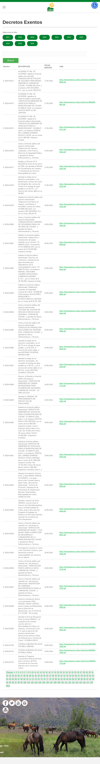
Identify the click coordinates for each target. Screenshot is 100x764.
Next (8, 686)
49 (56, 676)
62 (93, 676)
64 (10, 679)
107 (51, 682)
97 (16, 682)
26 (78, 672)
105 (43, 682)
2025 (20, 43)
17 (52, 672)
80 (56, 679)
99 (21, 682)
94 (7, 682)
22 (67, 672)
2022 (69, 37)
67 (19, 679)
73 (36, 679)
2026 (32, 43)
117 (88, 682)
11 (35, 672)
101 (28, 682)
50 (59, 676)
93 (93, 679)
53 (67, 676)
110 (62, 682)
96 (13, 682)
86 (73, 679)
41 (33, 676)
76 (44, 679)
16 (49, 672)
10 (32, 672)
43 (39, 676)
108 (55, 682)
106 (47, 682)
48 (53, 676)
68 (21, 679)
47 (50, 676)
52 (64, 676)
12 (38, 672)
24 (72, 672)
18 (55, 672)
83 (64, 679)
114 (77, 682)
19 (58, 672)
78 (50, 679)
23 (69, 672)
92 (90, 679)
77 (47, 679)
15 (47, 672)
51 (62, 676)
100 (24, 682)
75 (41, 679)
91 (87, 679)
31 (92, 672)
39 (27, 676)
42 (36, 676)
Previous (9, 672)
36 (19, 676)
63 (7, 679)
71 (30, 679)
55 (73, 676)
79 (53, 679)
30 (89, 672)
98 (19, 682)
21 (64, 672)
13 (41, 672)
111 (66, 682)
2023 (81, 37)
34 (13, 676)
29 (87, 672)
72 (33, 679)
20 (61, 672)
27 (81, 672)
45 (44, 676)
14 (44, 672)
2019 (32, 37)
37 (21, 676)
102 (32, 682)
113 (73, 682)
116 (84, 682)
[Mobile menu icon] (4, 7)
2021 (57, 37)
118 (91, 682)
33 (10, 676)
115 (80, 682)
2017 (8, 37)
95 (10, 682)
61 (90, 676)
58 (82, 676)
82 (62, 679)
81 (59, 679)
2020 (44, 37)
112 (69, 682)
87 (76, 679)
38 (24, 676)
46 (47, 676)
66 (16, 679)
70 (27, 679)
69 (24, 679)
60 (87, 676)
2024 (8, 43)
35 (16, 676)
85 (70, 679)
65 (13, 679)
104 (40, 682)
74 (39, 679)
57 (79, 676)
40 (30, 676)
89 (82, 679)
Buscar (10, 60)
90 (84, 679)
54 (70, 676)
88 (79, 679)
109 (58, 682)
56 (76, 676)
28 (84, 672)
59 (84, 676)
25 (75, 672)
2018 (20, 37)
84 (67, 679)
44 (41, 676)
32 (7, 676)
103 (36, 682)
